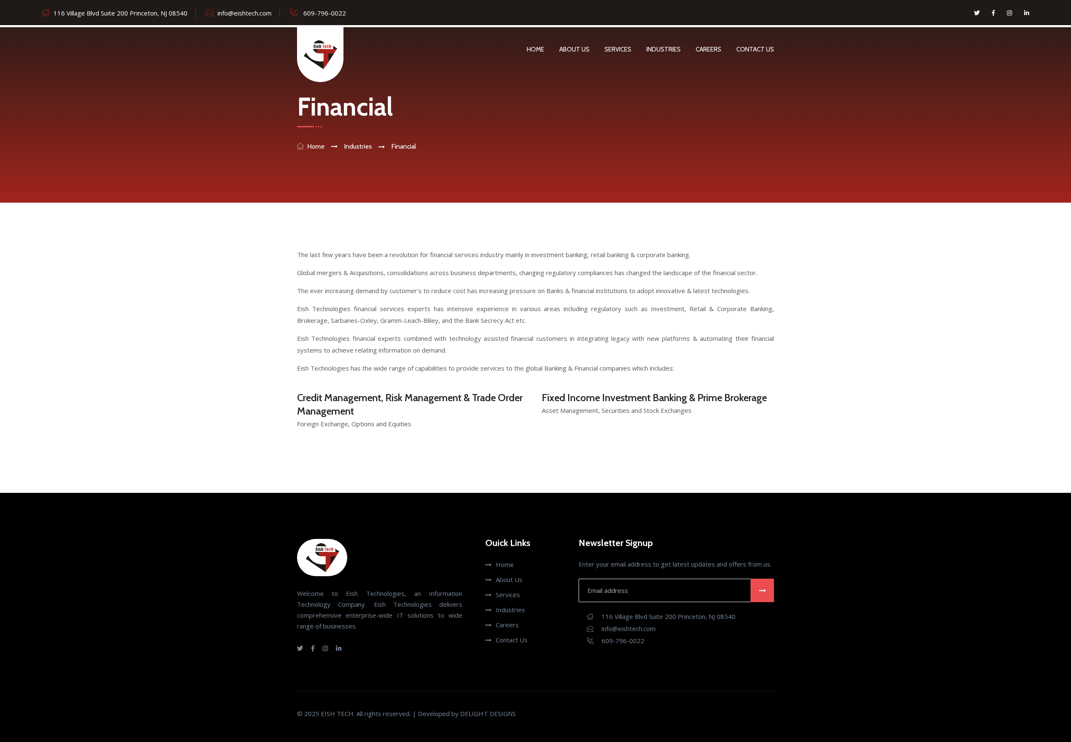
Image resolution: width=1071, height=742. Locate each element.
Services (618, 49)
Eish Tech (337, 713)
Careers (708, 49)
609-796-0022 (324, 13)
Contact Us (755, 49)
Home (535, 49)
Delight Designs (488, 713)
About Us (574, 49)
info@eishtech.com (245, 13)
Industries (663, 49)
